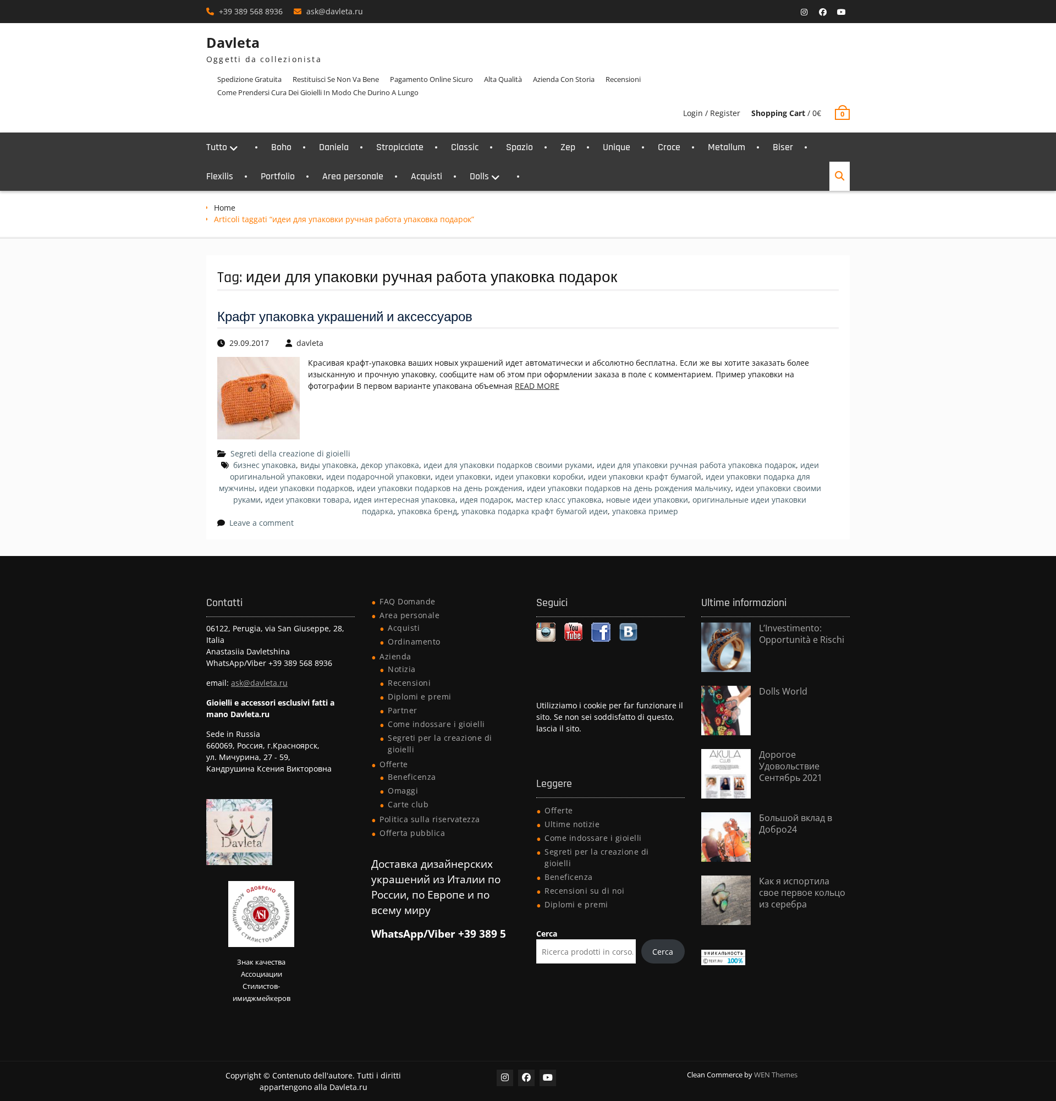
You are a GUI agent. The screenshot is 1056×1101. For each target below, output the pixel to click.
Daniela (334, 147)
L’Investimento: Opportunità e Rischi (801, 634)
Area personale (352, 176)
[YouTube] (841, 12)
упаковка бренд (427, 511)
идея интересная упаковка (404, 499)
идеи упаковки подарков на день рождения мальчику (629, 488)
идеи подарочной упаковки (378, 476)
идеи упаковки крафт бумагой (644, 476)
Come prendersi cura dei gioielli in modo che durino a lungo (318, 92)
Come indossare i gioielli (436, 724)
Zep (567, 147)
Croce (669, 147)
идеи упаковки (463, 476)
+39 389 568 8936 (251, 11)
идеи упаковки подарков (306, 488)
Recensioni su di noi (584, 890)
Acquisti (426, 176)
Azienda (395, 656)
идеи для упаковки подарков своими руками (508, 465)
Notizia (402, 669)
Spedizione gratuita (249, 79)
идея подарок (486, 499)
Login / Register (711, 113)
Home (224, 207)
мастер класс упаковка (559, 499)
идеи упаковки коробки (539, 476)
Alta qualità (503, 79)
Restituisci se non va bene (336, 79)
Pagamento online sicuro (431, 79)
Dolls (479, 176)
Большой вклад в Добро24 (795, 823)
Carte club (408, 804)
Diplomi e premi (420, 696)
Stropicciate (400, 147)
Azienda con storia (564, 79)
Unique (616, 147)
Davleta (233, 42)
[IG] (804, 12)
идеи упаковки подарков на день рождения (439, 488)
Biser (783, 147)
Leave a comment (261, 523)
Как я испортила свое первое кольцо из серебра (802, 892)
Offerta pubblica (412, 833)
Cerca (546, 933)
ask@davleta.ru (334, 11)
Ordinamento (414, 641)
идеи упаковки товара (307, 499)
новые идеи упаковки (647, 499)
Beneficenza (412, 777)
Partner (402, 710)
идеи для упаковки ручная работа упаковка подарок (696, 465)
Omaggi (403, 790)
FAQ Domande (408, 601)
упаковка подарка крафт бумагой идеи (534, 511)
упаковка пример (645, 511)
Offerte (394, 764)
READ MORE (537, 386)
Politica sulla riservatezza (430, 819)
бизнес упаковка (264, 465)
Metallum (726, 147)
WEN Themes (776, 1075)
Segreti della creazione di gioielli (290, 453)
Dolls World (783, 691)
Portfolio (278, 176)
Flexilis (219, 176)
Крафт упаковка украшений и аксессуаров (344, 317)
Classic (465, 147)
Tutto (216, 147)
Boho (281, 147)
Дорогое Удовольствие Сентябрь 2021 (790, 766)
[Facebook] (823, 12)
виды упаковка (328, 465)
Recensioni (623, 79)
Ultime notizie (572, 824)
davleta (309, 343)
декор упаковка (390, 465)
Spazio (519, 147)
